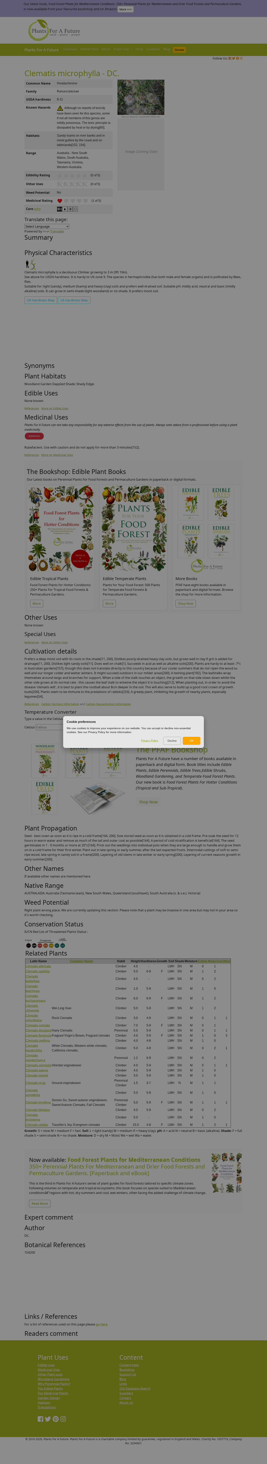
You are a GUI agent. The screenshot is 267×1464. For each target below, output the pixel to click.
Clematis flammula (38, 1035)
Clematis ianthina (38, 1040)
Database (70, 49)
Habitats (44, 1402)
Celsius (29, 727)
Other (226, 961)
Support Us (127, 1374)
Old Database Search (135, 1388)
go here (102, 1324)
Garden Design (49, 1398)
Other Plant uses (50, 1374)
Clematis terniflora (38, 1102)
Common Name (81, 961)
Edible (202, 961)
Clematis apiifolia (38, 971)
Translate (57, 231)
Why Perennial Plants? (54, 1384)
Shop (139, 49)
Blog (166, 49)
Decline (172, 740)
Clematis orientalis (38, 1065)
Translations (47, 1407)
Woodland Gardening (54, 1379)
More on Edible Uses (54, 408)
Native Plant (89, 49)
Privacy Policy (149, 740)
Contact (125, 1398)
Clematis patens (37, 1070)
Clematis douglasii (38, 1030)
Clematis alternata (38, 966)
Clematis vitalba (37, 1124)
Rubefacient (34, 436)
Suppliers (153, 49)
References (31, 408)
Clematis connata (38, 1025)
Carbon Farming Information (60, 704)
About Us (126, 1402)
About (105, 49)
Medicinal (215, 961)
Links (123, 1384)
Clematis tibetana (38, 1110)
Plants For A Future (41, 49)
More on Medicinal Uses (57, 455)
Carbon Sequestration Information (108, 704)
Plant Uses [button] (122, 49)
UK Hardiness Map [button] (41, 300)
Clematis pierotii (37, 1075)
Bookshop (126, 1370)
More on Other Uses (54, 642)
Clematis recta (36, 1083)
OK (192, 740)
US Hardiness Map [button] (74, 300)
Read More (40, 1203)
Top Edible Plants (50, 1388)
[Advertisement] (226, 146)
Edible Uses (46, 1365)
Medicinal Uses (49, 1370)
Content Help (129, 1365)
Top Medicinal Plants (53, 1393)
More (37, 603)
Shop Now (185, 603)
